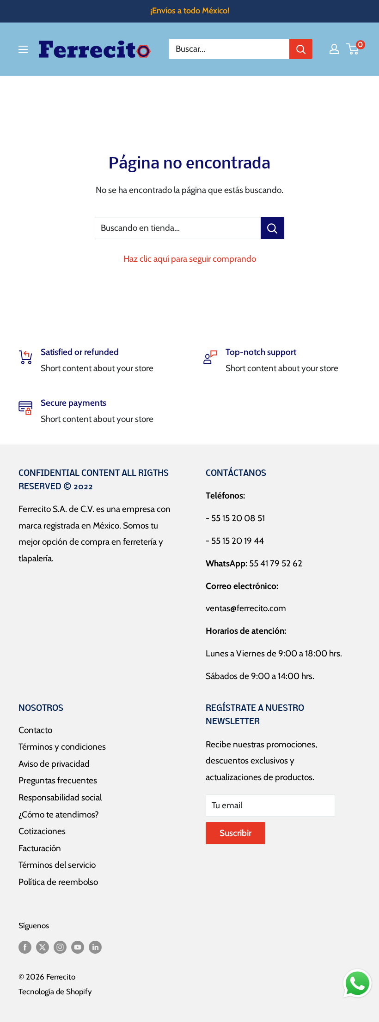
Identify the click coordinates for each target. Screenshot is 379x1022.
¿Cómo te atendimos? (58, 814)
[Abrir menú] (23, 49)
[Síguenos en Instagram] (60, 946)
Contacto (35, 730)
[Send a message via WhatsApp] (357, 983)
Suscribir (235, 833)
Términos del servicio (57, 865)
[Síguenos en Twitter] (42, 946)
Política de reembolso (58, 882)
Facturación (39, 848)
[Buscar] (300, 49)
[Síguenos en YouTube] (77, 946)
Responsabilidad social (60, 797)
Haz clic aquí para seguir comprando (189, 258)
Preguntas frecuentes (57, 780)
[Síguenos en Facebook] (24, 946)
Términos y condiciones (62, 746)
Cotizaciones (42, 831)
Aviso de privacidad (54, 763)
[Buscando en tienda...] (272, 228)
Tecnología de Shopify (55, 991)
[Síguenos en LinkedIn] (95, 946)
